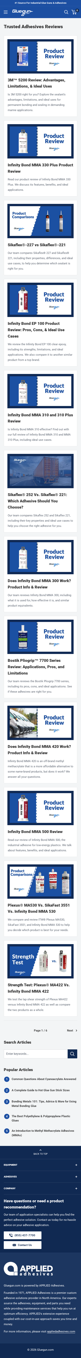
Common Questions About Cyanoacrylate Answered (44, 1079)
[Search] (72, 1053)
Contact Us (25, 1245)
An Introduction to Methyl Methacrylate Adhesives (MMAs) (43, 1133)
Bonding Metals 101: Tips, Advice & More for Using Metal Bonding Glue (44, 1103)
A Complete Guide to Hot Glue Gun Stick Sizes (41, 1090)
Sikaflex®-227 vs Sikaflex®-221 (37, 245)
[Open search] (66, 12)
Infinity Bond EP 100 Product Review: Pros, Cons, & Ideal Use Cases (36, 329)
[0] (74, 12)
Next (70, 1030)
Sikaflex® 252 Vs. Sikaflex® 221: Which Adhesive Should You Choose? (37, 500)
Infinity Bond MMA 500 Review (35, 831)
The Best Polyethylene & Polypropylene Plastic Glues (41, 1118)
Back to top (41, 1154)
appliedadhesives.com (61, 1331)
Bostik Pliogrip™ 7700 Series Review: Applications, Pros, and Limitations (36, 666)
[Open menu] (6, 12)
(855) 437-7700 (25, 1236)
